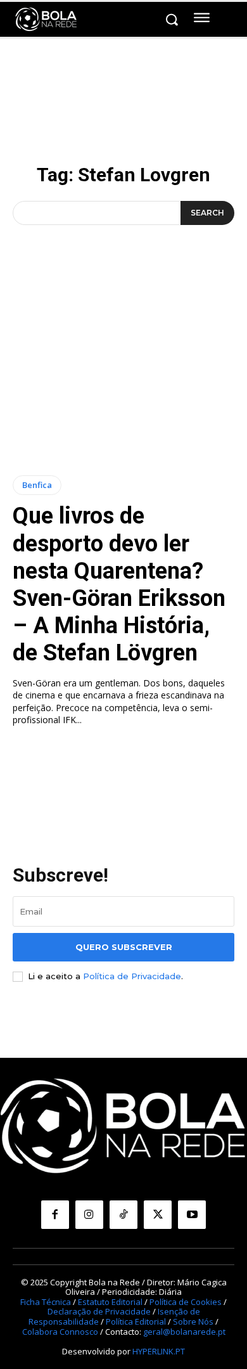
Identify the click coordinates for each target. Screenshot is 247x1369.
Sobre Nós (193, 1321)
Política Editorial (136, 1321)
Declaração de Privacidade (99, 1311)
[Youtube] (192, 1214)
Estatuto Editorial (110, 1302)
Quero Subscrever (123, 947)
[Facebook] (55, 1214)
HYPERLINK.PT (158, 1351)
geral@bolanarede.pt (184, 1331)
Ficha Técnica (45, 1302)
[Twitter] (158, 1214)
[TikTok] (123, 1214)
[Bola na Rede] (46, 19)
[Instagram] (89, 1214)
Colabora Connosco (60, 1331)
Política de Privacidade (132, 976)
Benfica (37, 485)
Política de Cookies (185, 1302)
